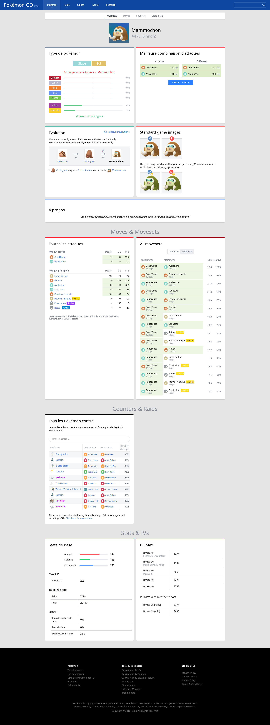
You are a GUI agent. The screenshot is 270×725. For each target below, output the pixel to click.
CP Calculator (129, 685)
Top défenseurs (76, 673)
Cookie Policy (188, 680)
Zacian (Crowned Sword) (68, 489)
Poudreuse (60, 261)
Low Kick (91, 483)
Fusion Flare (110, 477)
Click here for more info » (79, 518)
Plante (55, 97)
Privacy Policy (189, 672)
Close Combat (111, 489)
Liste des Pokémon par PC (81, 677)
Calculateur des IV (131, 670)
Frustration (64, 303)
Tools (67, 4)
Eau (55, 92)
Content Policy (189, 676)
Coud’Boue (151, 67)
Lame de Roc (61, 275)
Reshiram (60, 477)
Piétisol (58, 280)
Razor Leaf (92, 472)
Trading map (128, 692)
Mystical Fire (110, 466)
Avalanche (151, 73)
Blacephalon (61, 454)
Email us (190, 665)
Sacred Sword (111, 501)
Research (110, 4)
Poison (55, 105)
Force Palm (93, 460)
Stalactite (59, 289)
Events (95, 4)
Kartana (59, 471)
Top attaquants (75, 670)
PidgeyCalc (127, 681)
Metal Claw (93, 489)
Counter (91, 495)
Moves (126, 15)
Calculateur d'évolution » (117, 131)
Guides (80, 4)
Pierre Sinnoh (85, 170)
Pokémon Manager (132, 688)
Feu (55, 87)
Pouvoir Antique (66, 298)
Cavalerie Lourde (63, 294)
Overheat (109, 454)
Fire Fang (92, 477)
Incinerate (92, 454)
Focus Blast (110, 483)
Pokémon (52, 4)
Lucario (59, 459)
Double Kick (93, 501)
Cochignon (62, 170)
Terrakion (60, 500)
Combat (55, 77)
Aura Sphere (110, 460)
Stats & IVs (157, 15)
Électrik (55, 110)
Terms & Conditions (192, 683)
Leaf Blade (110, 472)
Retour (61, 307)
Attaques (72, 681)
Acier (55, 82)
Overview (112, 15)
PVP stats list (74, 685)
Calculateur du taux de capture (138, 677)
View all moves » (180, 82)
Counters (141, 15)
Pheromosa (61, 483)
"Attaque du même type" (94, 316)
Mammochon (119, 170)
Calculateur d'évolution (134, 673)
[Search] (263, 5)
